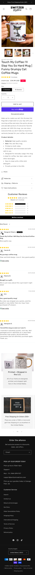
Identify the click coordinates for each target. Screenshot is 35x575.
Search (6, 494)
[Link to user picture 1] (4, 264)
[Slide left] (2, 53)
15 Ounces (18, 89)
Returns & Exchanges (11, 503)
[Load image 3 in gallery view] (26, 53)
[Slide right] (33, 53)
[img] (4, 229)
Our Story (7, 507)
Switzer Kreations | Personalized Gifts (20, 565)
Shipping (3, 83)
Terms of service (27, 568)
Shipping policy (18, 571)
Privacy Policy (8, 528)
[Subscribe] (29, 452)
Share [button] (5, 172)
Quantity (4, 94)
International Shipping (11, 520)
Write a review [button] (17, 217)
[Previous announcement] (3, 2)
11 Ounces (6, 89)
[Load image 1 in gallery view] (9, 53)
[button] (4, 9)
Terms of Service (9, 524)
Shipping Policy (9, 515)
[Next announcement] (31, 2)
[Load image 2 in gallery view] (17, 53)
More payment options (17, 114)
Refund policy (8, 532)
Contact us (7, 499)
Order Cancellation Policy (12, 511)
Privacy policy (18, 568)
